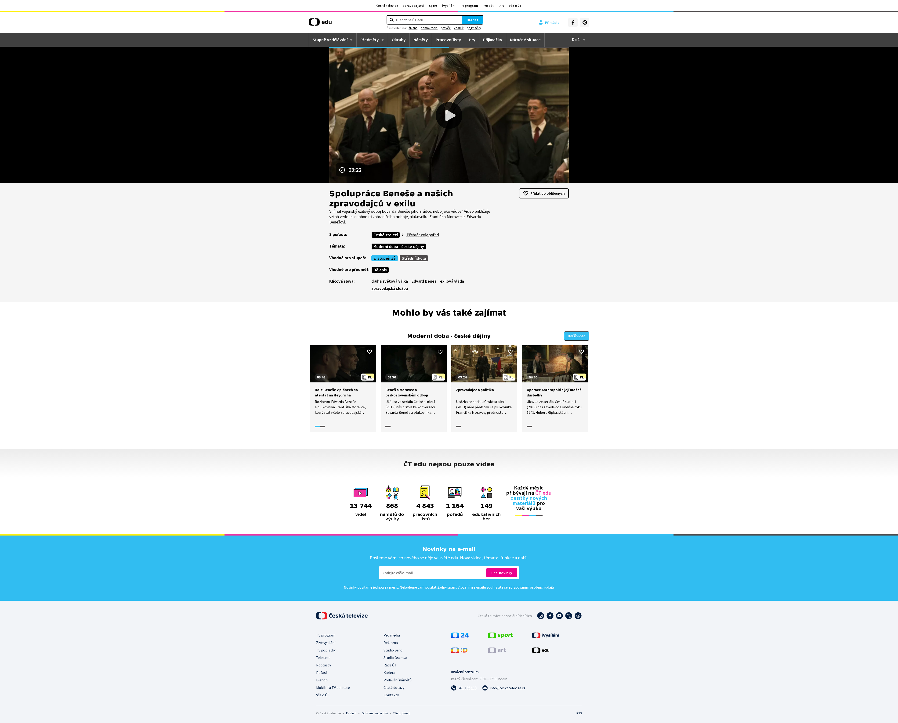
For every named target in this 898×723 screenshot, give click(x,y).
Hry (472, 40)
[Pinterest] (584, 22)
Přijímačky (492, 40)
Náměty (420, 40)
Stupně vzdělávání (330, 40)
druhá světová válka (389, 281)
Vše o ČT (515, 6)
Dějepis (380, 270)
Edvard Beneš (424, 281)
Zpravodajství (413, 6)
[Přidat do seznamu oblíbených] (369, 351)
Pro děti (489, 6)
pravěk (446, 28)
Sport (433, 6)
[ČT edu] (320, 23)
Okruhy (399, 40)
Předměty (369, 40)
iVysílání (449, 6)
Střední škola (414, 258)
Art (502, 6)
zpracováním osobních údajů (531, 587)
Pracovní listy (448, 40)
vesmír (458, 28)
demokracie (429, 28)
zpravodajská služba (389, 288)
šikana (413, 28)
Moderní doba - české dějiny (398, 246)
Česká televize (387, 6)
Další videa (576, 336)
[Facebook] (573, 22)
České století (385, 234)
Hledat (472, 20)
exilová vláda (452, 281)
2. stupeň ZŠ (384, 258)
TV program (469, 6)
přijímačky (474, 28)
